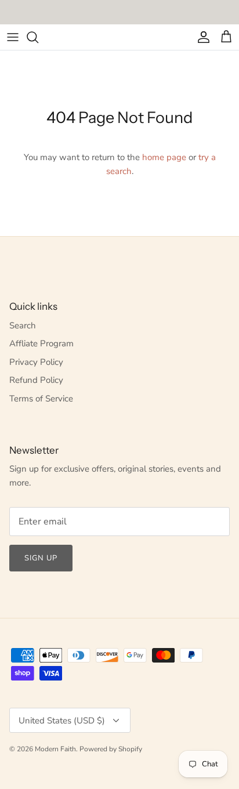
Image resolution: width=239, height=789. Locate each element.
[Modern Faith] (119, 36)
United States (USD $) (62, 720)
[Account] (200, 37)
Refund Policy (36, 380)
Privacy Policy (36, 362)
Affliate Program (41, 343)
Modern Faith (55, 749)
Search (22, 325)
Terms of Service (41, 398)
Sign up (40, 558)
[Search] (38, 37)
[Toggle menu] (13, 37)
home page (164, 157)
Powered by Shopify (110, 749)
